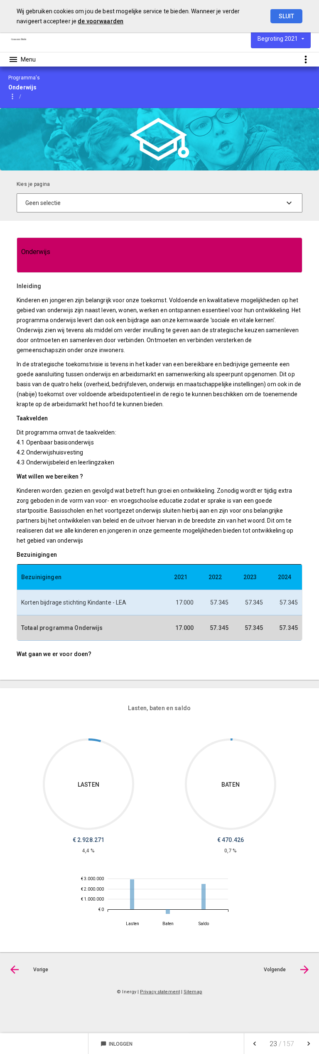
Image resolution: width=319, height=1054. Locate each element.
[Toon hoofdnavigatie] (22, 59)
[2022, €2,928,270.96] (132, 894)
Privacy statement (160, 992)
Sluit (286, 16)
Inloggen (117, 1044)
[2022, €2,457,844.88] (203, 896)
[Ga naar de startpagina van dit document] (18, 39)
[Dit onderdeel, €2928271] (94, 740)
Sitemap (193, 992)
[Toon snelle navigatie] (305, 59)
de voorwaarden (100, 21)
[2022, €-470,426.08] (168, 911)
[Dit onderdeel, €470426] (232, 739)
